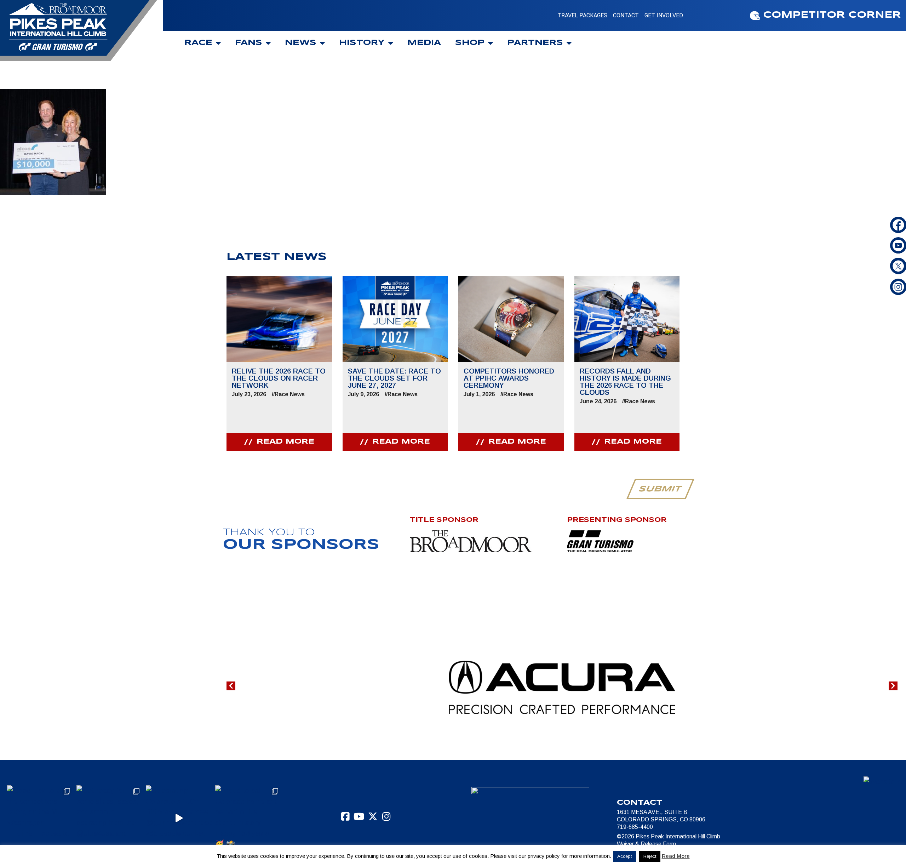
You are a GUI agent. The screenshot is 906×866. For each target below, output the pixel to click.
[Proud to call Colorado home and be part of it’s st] (248, 818)
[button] (230, 686)
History (362, 43)
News (300, 43)
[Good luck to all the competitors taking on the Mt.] (40, 818)
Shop (469, 43)
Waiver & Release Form (646, 844)
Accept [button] (624, 856)
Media (424, 43)
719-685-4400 (635, 827)
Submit (660, 489)
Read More (676, 856)
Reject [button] (649, 856)
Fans (248, 43)
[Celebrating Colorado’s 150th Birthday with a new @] (179, 818)
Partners (535, 43)
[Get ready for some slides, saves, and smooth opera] (109, 818)
